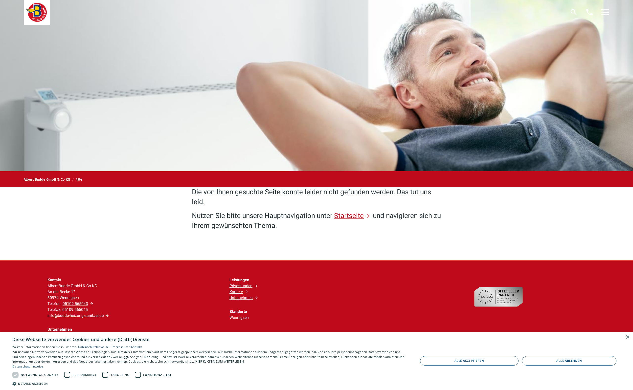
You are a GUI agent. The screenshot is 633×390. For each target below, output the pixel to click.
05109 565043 (75, 303)
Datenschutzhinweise (27, 366)
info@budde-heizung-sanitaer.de (75, 315)
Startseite (349, 216)
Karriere (236, 291)
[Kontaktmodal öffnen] (589, 12)
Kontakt (136, 347)
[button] (605, 12)
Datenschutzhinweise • (95, 347)
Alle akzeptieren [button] (469, 361)
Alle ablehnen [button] (569, 361)
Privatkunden (240, 285)
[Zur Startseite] (37, 12)
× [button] (627, 337)
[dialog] (316, 361)
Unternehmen (241, 297)
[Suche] (574, 12)
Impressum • (121, 347)
